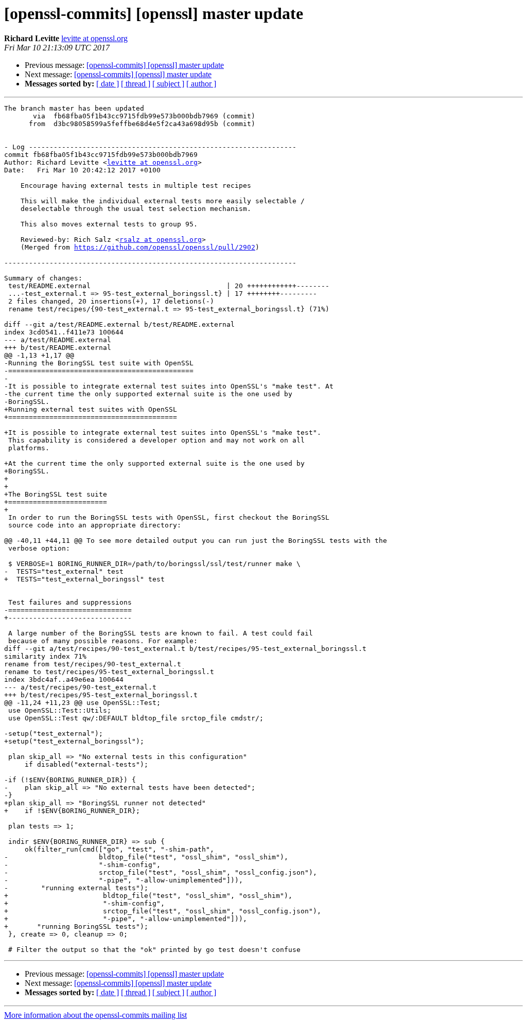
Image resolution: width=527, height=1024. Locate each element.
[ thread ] (135, 83)
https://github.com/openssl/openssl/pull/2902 (164, 247)
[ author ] (201, 83)
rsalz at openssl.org (160, 239)
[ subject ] (168, 83)
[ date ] (107, 83)
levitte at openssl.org (94, 38)
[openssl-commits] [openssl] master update (155, 65)
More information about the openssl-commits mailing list (95, 1015)
